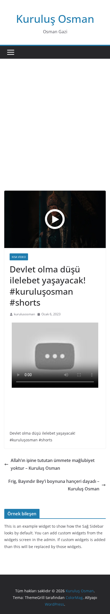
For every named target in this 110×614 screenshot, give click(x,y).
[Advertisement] (55, 132)
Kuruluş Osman (55, 18)
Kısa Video (19, 257)
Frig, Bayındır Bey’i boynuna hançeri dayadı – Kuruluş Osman (53, 485)
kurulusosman (24, 314)
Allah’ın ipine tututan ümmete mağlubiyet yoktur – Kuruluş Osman (53, 464)
